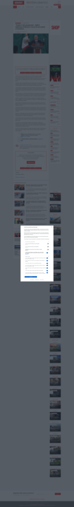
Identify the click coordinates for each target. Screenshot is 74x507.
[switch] (48, 243)
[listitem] (37, 241)
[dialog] (37, 253)
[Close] (52, 227)
